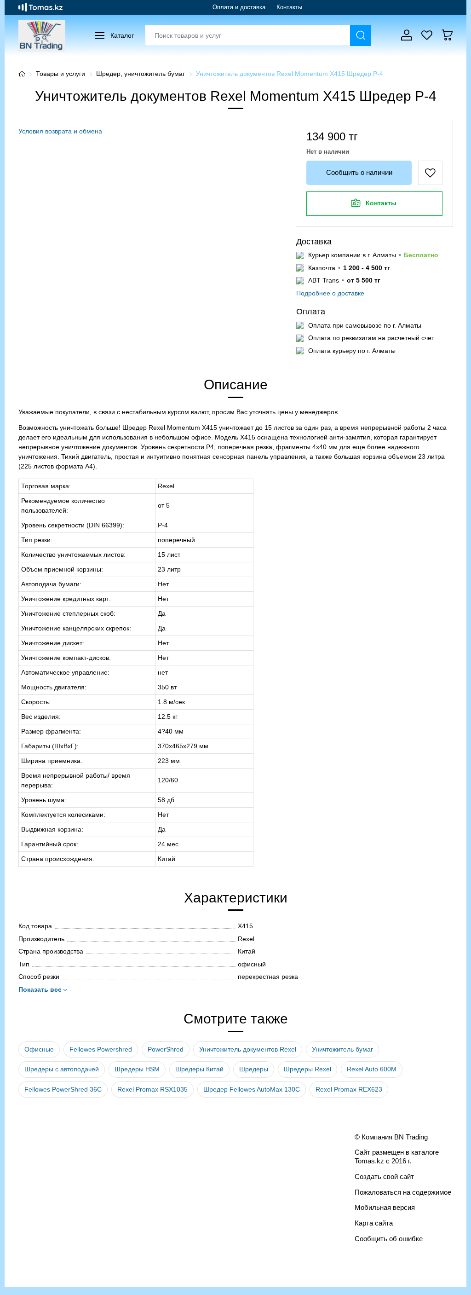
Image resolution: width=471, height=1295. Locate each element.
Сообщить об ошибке (389, 1239)
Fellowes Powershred (100, 1049)
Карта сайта (374, 1223)
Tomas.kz (369, 1161)
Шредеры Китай (199, 1069)
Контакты (289, 7)
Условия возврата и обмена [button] (60, 131)
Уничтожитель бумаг (342, 1049)
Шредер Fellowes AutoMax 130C (251, 1089)
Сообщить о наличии (359, 172)
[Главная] (21, 74)
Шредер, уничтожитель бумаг (140, 73)
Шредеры (253, 1069)
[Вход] (406, 35)
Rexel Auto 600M (371, 1069)
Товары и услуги (60, 73)
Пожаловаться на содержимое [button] (403, 1192)
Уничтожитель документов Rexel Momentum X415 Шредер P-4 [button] (289, 73)
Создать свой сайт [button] (384, 1176)
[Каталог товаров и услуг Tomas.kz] (40, 7)
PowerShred (166, 1049)
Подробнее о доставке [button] (330, 293)
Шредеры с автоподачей (61, 1069)
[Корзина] (447, 35)
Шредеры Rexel (307, 1069)
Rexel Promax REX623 (349, 1089)
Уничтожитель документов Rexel (247, 1049)
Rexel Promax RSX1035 (152, 1089)
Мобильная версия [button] (385, 1207)
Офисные (39, 1049)
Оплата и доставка (239, 7)
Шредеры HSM (137, 1069)
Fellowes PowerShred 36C (63, 1089)
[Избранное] (426, 35)
